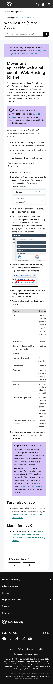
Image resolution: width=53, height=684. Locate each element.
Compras (6, 613)
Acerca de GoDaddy (11, 579)
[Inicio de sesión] (43, 4)
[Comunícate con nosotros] (37, 4)
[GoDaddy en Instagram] (10, 640)
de (20, 172)
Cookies (40, 649)
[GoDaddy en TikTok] (17, 640)
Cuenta (5, 606)
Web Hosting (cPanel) (24, 18)
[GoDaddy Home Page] (12, 622)
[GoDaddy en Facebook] (4, 640)
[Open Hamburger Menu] (3, 4)
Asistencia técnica (10, 586)
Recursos (6, 593)
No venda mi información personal (26, 654)
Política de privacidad (25, 649)
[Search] (46, 34)
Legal (12, 649)
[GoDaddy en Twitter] (23, 640)
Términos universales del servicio (26, 679)
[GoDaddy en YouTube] (30, 640)
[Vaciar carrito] (48, 4)
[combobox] (23, 34)
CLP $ (45, 633)
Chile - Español (9, 633)
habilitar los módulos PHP (31, 486)
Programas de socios (11, 599)
